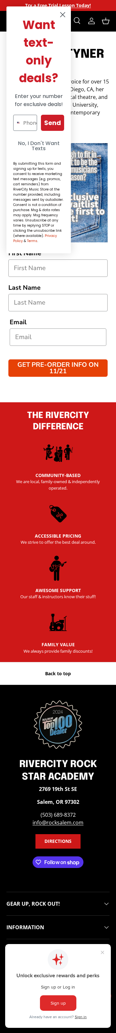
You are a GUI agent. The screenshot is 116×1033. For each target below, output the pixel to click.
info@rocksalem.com (58, 822)
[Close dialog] (62, 14)
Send (52, 122)
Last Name (24, 287)
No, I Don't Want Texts (39, 146)
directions (58, 841)
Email (18, 322)
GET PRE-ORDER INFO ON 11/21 (58, 367)
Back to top (58, 673)
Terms (32, 241)
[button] (106, 21)
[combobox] (17, 123)
